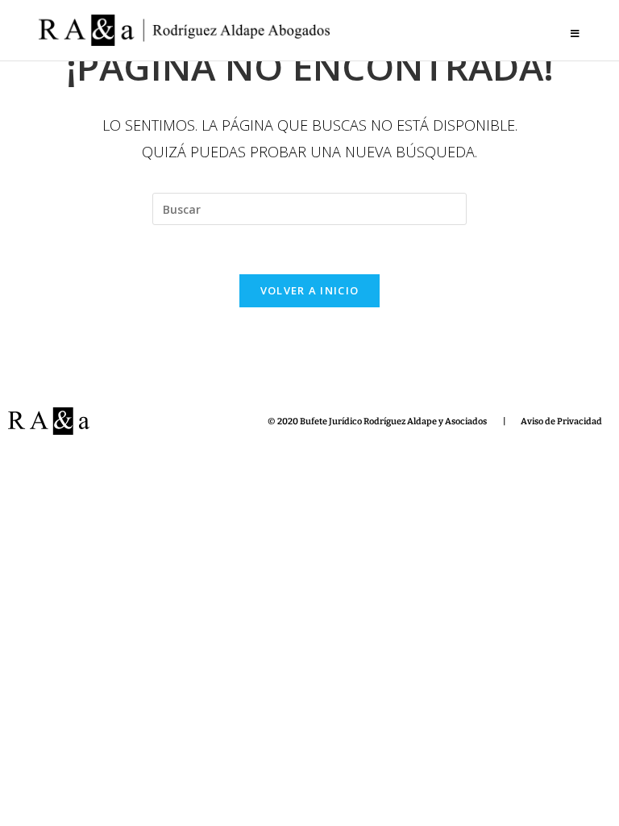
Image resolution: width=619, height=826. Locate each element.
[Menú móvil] (575, 34)
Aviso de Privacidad (561, 421)
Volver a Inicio (309, 290)
